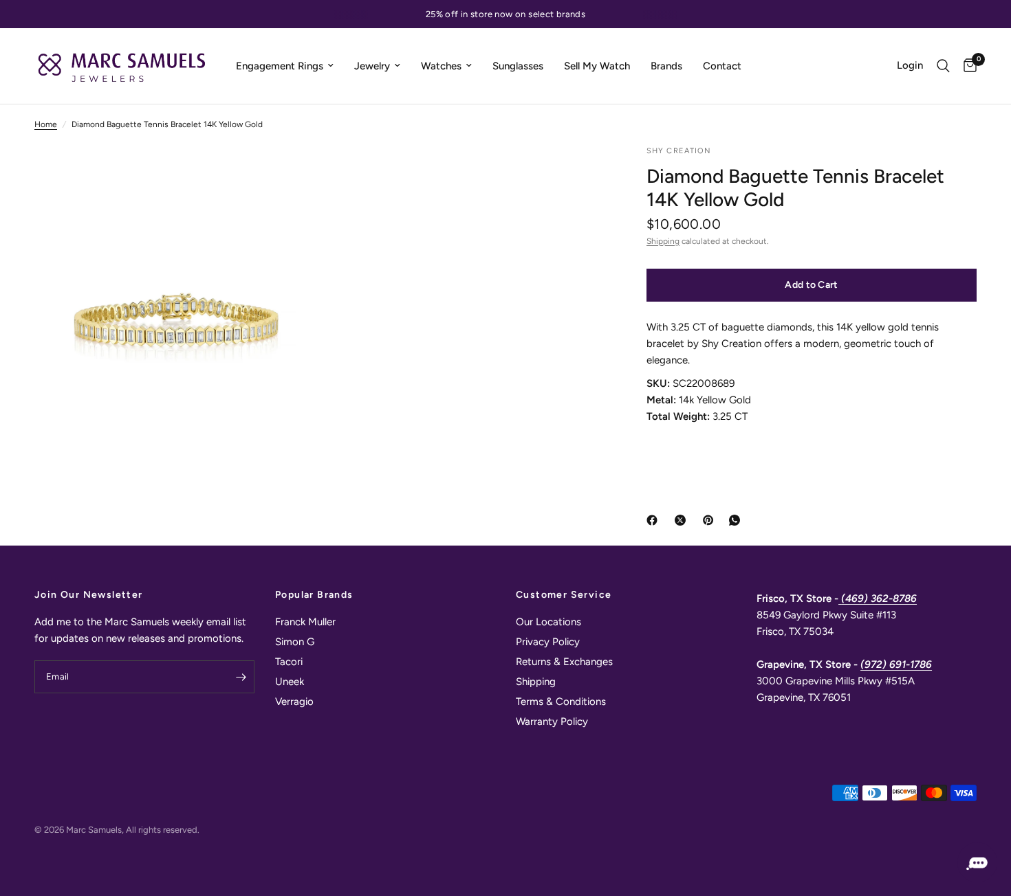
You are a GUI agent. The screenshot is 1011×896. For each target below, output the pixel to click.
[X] (683, 520)
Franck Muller (305, 622)
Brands (666, 66)
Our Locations (548, 622)
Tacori (289, 662)
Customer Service (563, 595)
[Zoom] (290, 174)
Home (45, 124)
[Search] (943, 66)
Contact (722, 66)
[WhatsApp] (737, 520)
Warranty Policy (552, 721)
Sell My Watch (597, 66)
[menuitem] (285, 66)
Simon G (294, 642)
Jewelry (372, 66)
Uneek (289, 681)
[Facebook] (654, 520)
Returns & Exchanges (564, 662)
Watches (441, 66)
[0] (967, 66)
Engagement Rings (279, 66)
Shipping (663, 241)
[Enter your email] (240, 676)
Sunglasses (517, 66)
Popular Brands (314, 595)
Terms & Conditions (561, 701)
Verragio (294, 701)
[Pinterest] (711, 520)
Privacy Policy (548, 642)
